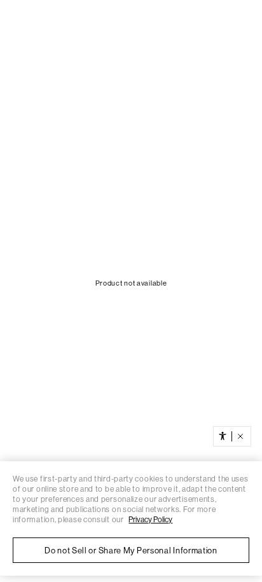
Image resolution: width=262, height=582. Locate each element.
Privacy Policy (150, 519)
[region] (131, 518)
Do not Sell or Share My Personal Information (131, 550)
